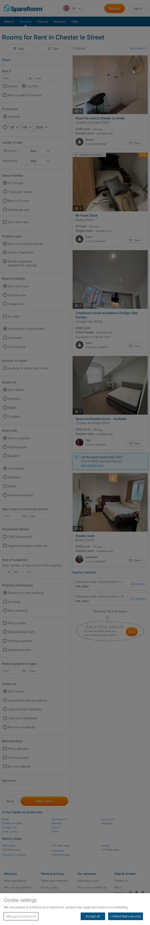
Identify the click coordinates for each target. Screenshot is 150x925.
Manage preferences (21, 916)
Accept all (93, 916)
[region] (75, 909)
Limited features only (125, 916)
